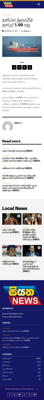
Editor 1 (27, 31)
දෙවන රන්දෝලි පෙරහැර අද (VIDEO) (17, 151)
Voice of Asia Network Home (12, 313)
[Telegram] (19, 395)
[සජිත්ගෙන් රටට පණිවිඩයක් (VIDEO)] (11, 250)
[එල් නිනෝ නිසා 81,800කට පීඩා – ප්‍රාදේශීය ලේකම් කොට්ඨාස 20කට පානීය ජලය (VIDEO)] (32, 219)
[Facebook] (14, 67)
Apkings (36, 389)
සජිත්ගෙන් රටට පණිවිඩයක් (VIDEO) (17, 168)
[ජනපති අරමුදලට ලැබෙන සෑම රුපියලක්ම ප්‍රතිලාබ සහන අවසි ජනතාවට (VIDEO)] (32, 250)
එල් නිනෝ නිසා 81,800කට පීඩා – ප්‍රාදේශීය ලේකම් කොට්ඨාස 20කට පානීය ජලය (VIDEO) (31, 235)
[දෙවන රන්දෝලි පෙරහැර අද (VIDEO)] (11, 219)
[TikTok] (25, 395)
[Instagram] (14, 395)
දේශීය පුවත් (6, 15)
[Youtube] (35, 395)
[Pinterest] (24, 67)
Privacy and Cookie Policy (12, 316)
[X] (19, 67)
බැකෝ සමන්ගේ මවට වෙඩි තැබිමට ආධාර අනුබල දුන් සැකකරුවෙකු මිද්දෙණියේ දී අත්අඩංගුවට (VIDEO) (19, 188)
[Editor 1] (7, 126)
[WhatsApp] (30, 67)
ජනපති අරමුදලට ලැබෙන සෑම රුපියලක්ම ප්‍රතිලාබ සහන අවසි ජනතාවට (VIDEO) (31, 266)
